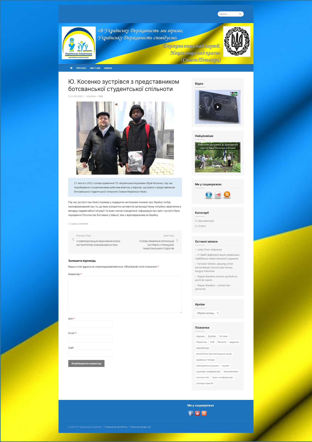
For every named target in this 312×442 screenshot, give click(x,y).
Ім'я (71, 318)
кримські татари (205, 359)
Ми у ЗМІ (95, 68)
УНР (212, 342)
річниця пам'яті (204, 383)
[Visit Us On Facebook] (208, 198)
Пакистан (201, 342)
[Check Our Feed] (226, 198)
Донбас (212, 336)
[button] (200, 106)
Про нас (81, 68)
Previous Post (98, 240)
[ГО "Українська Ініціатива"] (156, 43)
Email (72, 333)
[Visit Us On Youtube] (217, 198)
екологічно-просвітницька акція (214, 353)
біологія (222, 342)
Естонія (224, 336)
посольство (202, 377)
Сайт (71, 347)
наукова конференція (208, 371)
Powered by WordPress (116, 426)
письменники (230, 371)
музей (225, 365)
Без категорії (206, 220)
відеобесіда (202, 347)
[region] (217, 107)
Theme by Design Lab (140, 426)
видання (234, 342)
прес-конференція (222, 377)
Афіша (108, 68)
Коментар (75, 274)
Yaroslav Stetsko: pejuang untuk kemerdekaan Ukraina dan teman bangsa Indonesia (214, 267)
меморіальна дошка (207, 365)
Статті (202, 226)
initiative (91, 96)
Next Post (156, 242)
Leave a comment (79, 223)
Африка (200, 336)
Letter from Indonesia (209, 249)
